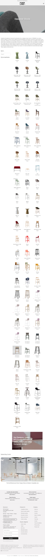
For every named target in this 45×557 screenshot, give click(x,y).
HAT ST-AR (17, 272)
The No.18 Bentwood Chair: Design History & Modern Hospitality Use (22, 483)
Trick (37, 173)
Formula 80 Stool (17, 412)
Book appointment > (32, 494)
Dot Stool (17, 60)
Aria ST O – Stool (37, 89)
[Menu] (43, 3)
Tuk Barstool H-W (37, 215)
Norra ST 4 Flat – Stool (27, 103)
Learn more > (12, 499)
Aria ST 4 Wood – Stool (17, 103)
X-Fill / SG (27, 272)
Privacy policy (37, 524)
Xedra (27, 273)
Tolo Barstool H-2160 (37, 229)
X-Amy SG (27, 383)
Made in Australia (37, 515)
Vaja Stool (37, 159)
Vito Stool (27, 397)
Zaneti (38, 45)
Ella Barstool (17, 355)
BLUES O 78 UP (17, 327)
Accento (17, 119)
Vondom (37, 259)
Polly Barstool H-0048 (17, 229)
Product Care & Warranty (34, 555)
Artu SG (27, 131)
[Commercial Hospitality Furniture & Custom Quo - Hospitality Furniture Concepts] (22, 3)
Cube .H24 (27, 173)
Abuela (37, 201)
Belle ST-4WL (17, 159)
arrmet (17, 160)
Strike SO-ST (17, 173)
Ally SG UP (37, 355)
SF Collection (37, 160)
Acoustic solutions (24, 531)
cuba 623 (37, 244)
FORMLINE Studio (17, 76)
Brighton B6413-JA (17, 145)
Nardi (37, 273)
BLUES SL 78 (27, 327)
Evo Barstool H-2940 (17, 426)
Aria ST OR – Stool (27, 89)
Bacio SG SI (17, 131)
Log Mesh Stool (27, 412)
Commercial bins (24, 533)
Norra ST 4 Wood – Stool (37, 103)
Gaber (27, 188)
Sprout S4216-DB (27, 258)
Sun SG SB (27, 117)
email (36, 499)
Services (36, 511)
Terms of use (27, 555)
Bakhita (27, 201)
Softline (17, 301)
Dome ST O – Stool (37, 75)
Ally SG (17, 369)
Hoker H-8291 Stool (37, 145)
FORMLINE (15, 555)
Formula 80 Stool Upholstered (37, 398)
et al (37, 245)
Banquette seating (24, 529)
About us (36, 509)
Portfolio (36, 513)
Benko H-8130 (27, 159)
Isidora (17, 201)
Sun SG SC (37, 117)
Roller (27, 215)
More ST (37, 187)
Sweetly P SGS (37, 131)
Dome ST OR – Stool (27, 75)
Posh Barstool (27, 341)
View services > (12, 494)
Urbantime (27, 174)
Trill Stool (37, 272)
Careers (35, 517)
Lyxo (17, 61)
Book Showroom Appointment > (22, 0)
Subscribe (11, 538)
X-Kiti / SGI (37, 369)
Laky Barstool (37, 341)
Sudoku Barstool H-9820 (27, 230)
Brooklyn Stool (37, 258)
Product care (36, 526)
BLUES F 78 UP (37, 327)
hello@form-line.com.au (7, 515)
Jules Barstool (27, 355)
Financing (36, 519)
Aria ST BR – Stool (17, 89)
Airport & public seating (25, 511)
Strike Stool (37, 412)
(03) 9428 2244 (31, 499)
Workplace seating (24, 513)
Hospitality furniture (24, 509)
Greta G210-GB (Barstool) (37, 61)
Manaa (27, 187)
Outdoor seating (24, 519)
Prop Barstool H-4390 (27, 369)
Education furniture (24, 515)
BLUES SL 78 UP (17, 341)
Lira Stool (27, 60)
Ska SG (17, 117)
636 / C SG (37, 383)
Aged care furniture (24, 517)
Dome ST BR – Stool (17, 75)
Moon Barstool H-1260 (17, 244)
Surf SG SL (17, 397)
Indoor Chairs (23, 524)
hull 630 (17, 258)
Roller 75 (17, 215)
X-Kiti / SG (17, 383)
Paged (41, 45)
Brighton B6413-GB (27, 145)
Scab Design (37, 174)
